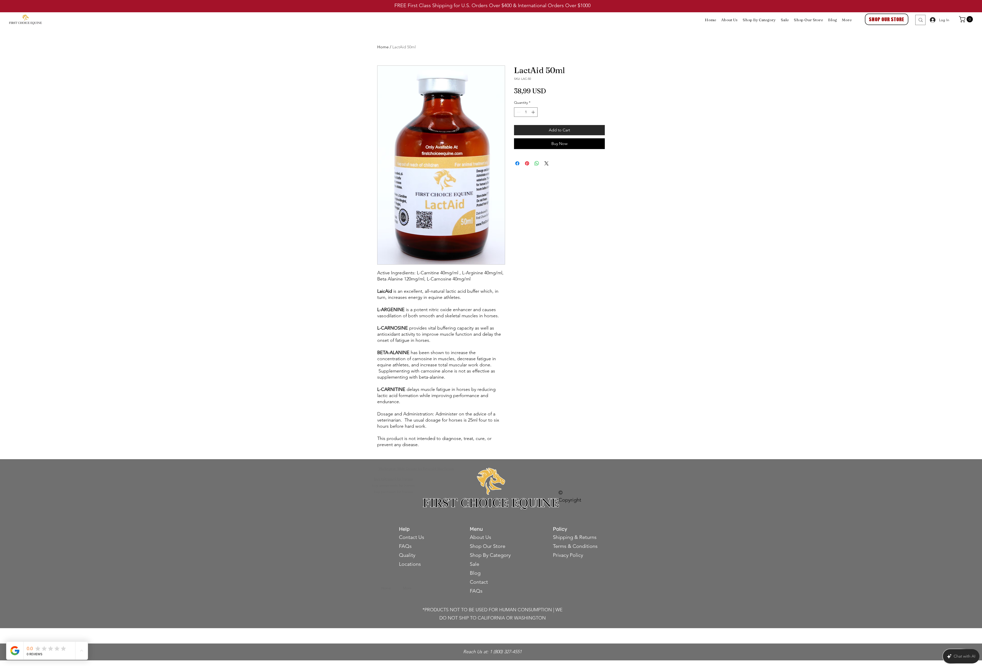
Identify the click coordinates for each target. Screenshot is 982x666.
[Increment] (533, 112)
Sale (474, 564)
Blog (475, 573)
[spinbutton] (525, 112)
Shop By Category (490, 555)
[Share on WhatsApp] (537, 163)
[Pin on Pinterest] (527, 163)
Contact (479, 582)
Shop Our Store (487, 546)
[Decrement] (518, 112)
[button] (966, 19)
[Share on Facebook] (517, 163)
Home (383, 46)
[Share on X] (546, 163)
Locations (410, 564)
